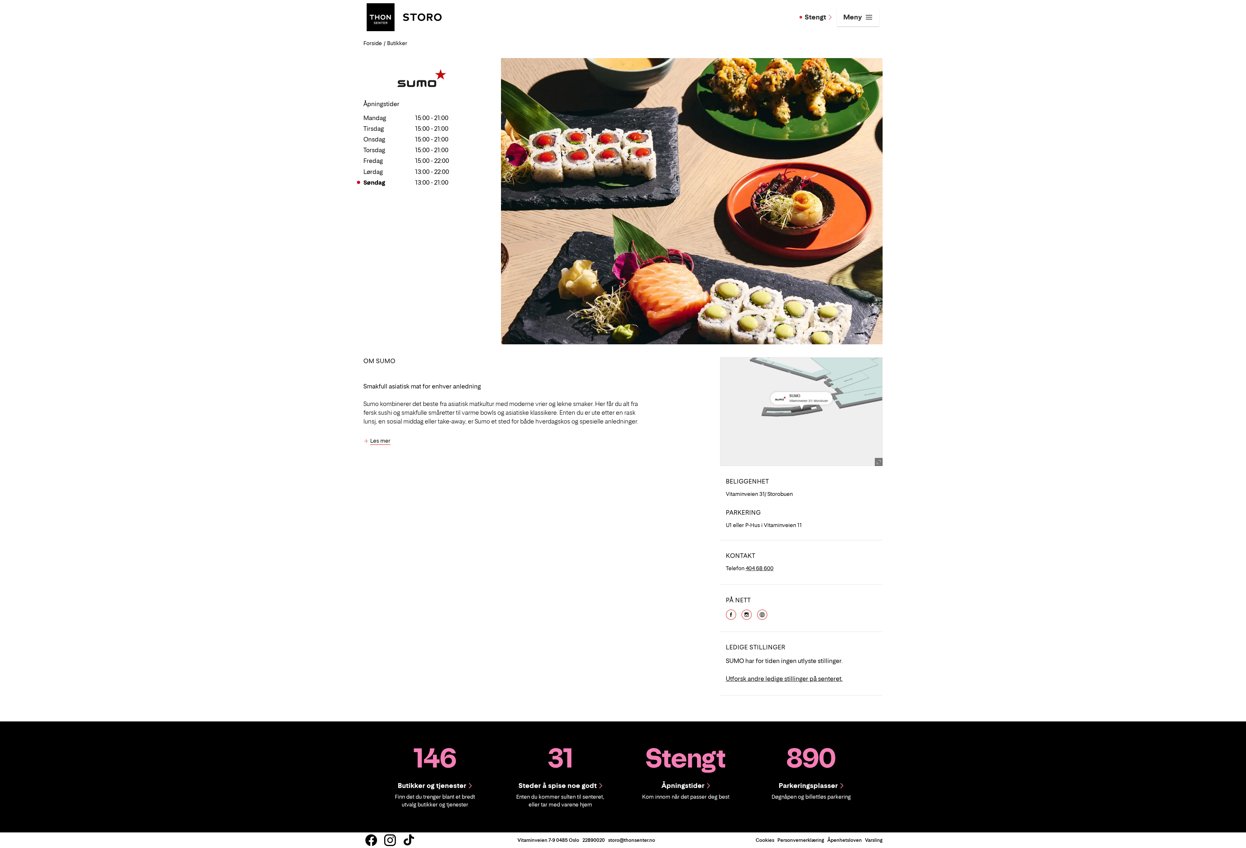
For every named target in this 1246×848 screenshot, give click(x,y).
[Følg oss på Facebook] (371, 840)
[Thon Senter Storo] (404, 16)
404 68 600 (760, 568)
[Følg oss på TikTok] (409, 840)
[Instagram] (746, 613)
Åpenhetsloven (844, 840)
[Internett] (762, 613)
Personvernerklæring (800, 840)
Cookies (765, 840)
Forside (372, 43)
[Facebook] (731, 613)
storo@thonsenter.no (631, 840)
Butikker (397, 43)
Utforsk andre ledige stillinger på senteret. (784, 678)
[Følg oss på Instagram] (390, 840)
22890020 (593, 840)
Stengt (815, 17)
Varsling (874, 840)
